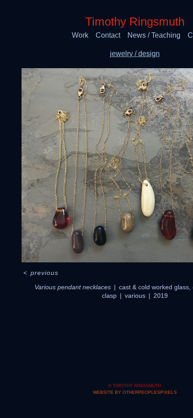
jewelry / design (135, 53)
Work (80, 35)
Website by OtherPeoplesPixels (135, 392)
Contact (108, 35)
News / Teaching (153, 35)
